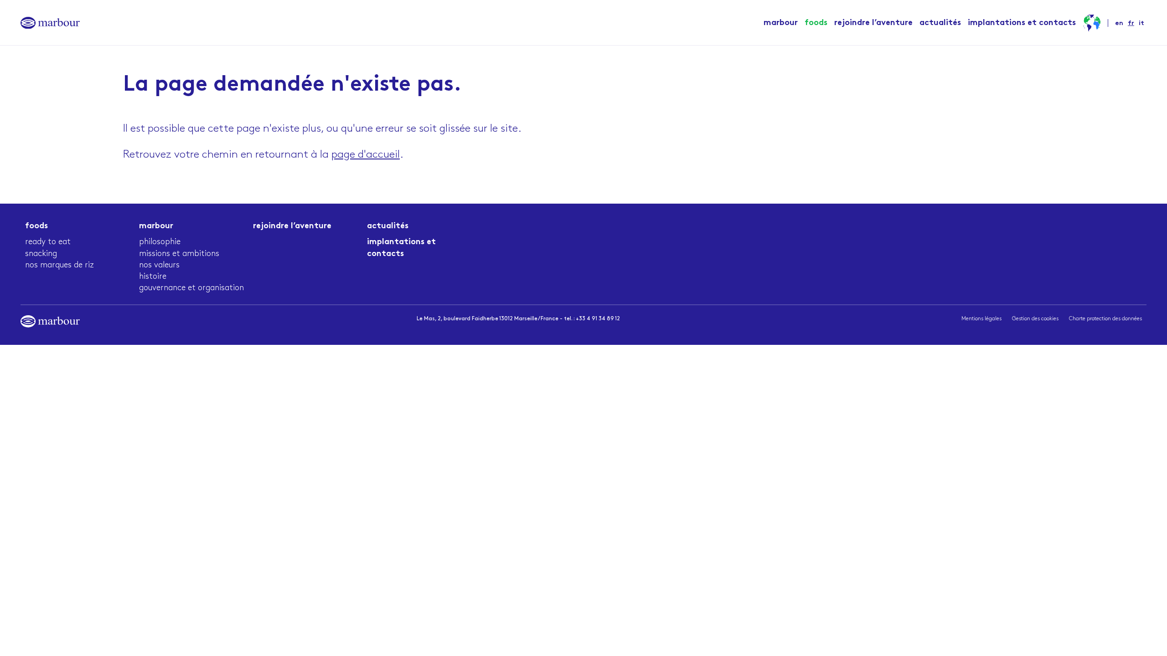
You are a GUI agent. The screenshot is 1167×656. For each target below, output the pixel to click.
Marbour (781, 23)
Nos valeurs (159, 265)
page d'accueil (365, 154)
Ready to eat (48, 242)
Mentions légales (981, 318)
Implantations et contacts (1022, 23)
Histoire (152, 276)
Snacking (41, 253)
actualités (940, 23)
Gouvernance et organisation (191, 288)
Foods (816, 23)
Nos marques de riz (59, 265)
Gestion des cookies (1035, 318)
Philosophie (160, 242)
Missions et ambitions (179, 253)
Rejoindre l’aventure (873, 23)
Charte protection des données (1105, 318)
